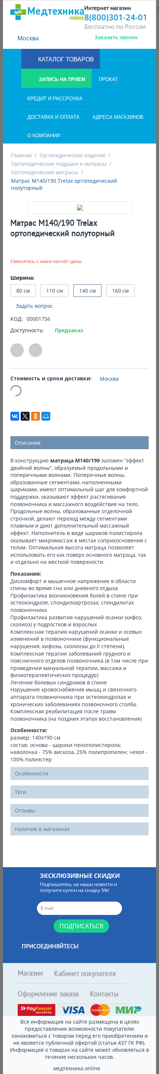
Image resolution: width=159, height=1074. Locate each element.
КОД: (16, 318)
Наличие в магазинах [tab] (42, 828)
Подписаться (81, 926)
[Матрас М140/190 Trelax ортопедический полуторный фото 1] (80, 207)
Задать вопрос (33, 305)
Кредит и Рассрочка (54, 98)
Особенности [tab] (31, 773)
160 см (120, 290)
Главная (21, 155)
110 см (54, 290)
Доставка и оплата (53, 117)
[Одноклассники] (35, 416)
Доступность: (27, 330)
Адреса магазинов (117, 117)
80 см (23, 290)
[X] (25, 416)
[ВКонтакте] (14, 416)
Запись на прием (61, 79)
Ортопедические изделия (72, 155)
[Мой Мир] (45, 416)
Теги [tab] (20, 791)
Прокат (108, 79)
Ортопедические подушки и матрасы (58, 163)
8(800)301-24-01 (116, 17)
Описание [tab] (28, 442)
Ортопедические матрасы (44, 172)
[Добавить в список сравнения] (35, 350)
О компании (43, 135)
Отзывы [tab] (25, 810)
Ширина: (22, 277)
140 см (87, 290)
